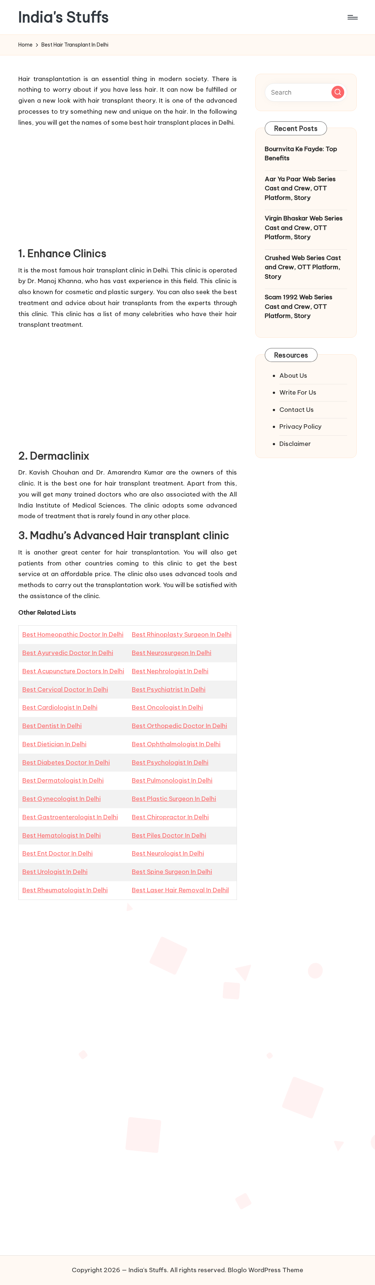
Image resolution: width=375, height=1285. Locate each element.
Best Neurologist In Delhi (168, 853)
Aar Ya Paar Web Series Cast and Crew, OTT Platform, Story (300, 188)
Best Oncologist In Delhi (167, 707)
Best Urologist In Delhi (55, 872)
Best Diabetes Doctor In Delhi (66, 762)
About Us (293, 375)
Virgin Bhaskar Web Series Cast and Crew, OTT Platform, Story (304, 227)
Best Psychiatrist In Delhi (168, 689)
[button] (337, 92)
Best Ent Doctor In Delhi (57, 853)
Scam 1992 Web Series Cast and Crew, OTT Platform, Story (299, 306)
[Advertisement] (127, 184)
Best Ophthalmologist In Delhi (176, 744)
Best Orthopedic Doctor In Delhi (179, 726)
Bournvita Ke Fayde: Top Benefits (301, 153)
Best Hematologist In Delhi (61, 835)
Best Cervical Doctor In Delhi (65, 689)
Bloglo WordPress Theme (265, 1270)
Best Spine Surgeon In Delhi (172, 872)
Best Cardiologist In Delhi (59, 707)
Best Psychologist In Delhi (170, 762)
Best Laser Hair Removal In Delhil (180, 890)
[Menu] (352, 17)
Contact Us (296, 410)
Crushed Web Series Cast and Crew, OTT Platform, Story (303, 267)
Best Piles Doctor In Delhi (169, 835)
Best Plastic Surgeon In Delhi (174, 799)
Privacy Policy (300, 426)
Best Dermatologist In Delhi (63, 780)
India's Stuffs (63, 17)
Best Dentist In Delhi (52, 726)
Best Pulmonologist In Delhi (172, 780)
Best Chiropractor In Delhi (170, 817)
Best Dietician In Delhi (54, 744)
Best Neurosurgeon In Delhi (171, 653)
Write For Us (297, 392)
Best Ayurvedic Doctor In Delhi (67, 653)
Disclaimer (295, 444)
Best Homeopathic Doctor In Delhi (72, 634)
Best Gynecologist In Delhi (61, 799)
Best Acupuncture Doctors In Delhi (73, 671)
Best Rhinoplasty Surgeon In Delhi (181, 634)
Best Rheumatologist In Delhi (65, 890)
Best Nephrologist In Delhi (170, 671)
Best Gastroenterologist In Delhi (70, 817)
